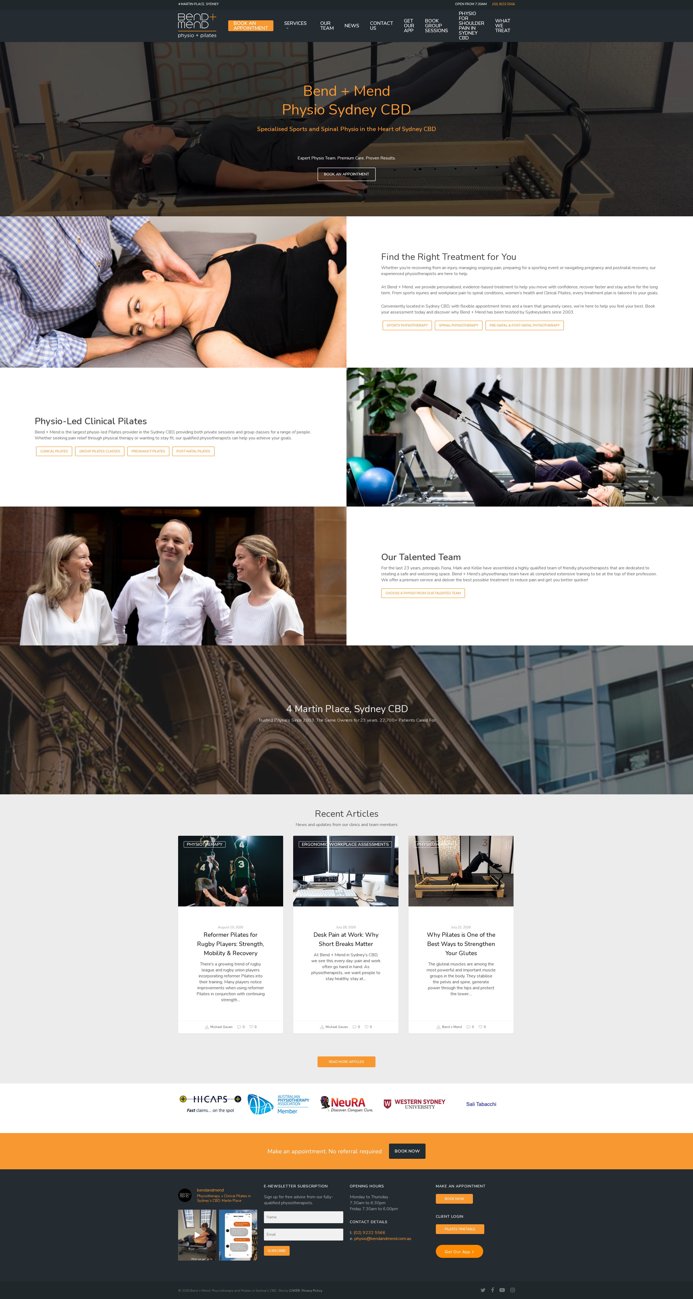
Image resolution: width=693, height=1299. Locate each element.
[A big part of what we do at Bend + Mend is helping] (197, 1235)
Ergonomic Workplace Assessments (345, 844)
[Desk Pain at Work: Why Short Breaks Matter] (345, 934)
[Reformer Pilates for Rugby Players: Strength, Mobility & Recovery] (230, 934)
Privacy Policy (312, 1290)
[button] (347, 174)
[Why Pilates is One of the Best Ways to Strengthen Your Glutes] (461, 934)
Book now (407, 1151)
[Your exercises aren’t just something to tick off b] (238, 1235)
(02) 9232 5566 (369, 1233)
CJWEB (294, 1290)
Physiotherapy (205, 844)
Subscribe (277, 1251)
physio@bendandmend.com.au (382, 1239)
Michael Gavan (221, 1026)
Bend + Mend (451, 1026)
